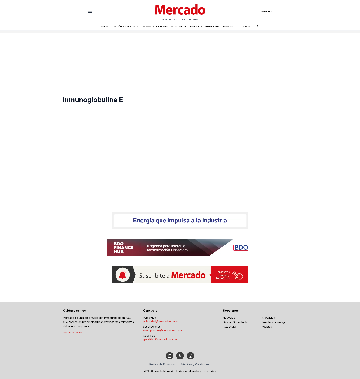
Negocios (229, 317)
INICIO (104, 26)
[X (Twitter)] (180, 355)
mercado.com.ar (73, 332)
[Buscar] (257, 26)
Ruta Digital (230, 326)
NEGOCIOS (196, 26)
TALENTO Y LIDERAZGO (155, 26)
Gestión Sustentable (235, 322)
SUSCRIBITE (243, 26)
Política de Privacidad (162, 364)
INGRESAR (266, 11)
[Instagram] (190, 355)
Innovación (268, 317)
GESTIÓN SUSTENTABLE (125, 26)
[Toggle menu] (90, 11)
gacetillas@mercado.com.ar (160, 339)
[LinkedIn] (169, 355)
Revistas (267, 326)
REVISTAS (228, 26)
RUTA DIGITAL (178, 26)
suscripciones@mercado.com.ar (163, 330)
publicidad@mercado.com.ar (160, 321)
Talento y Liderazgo (274, 322)
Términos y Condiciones (196, 364)
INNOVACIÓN (212, 26)
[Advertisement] (180, 59)
